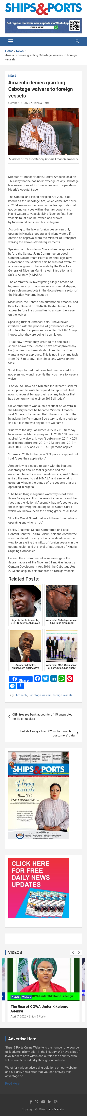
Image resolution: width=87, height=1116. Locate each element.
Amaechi (21, 695)
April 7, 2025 (18, 1016)
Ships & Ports (41, 103)
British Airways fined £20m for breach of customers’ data (47, 733)
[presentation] (73, 952)
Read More (12, 1083)
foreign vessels (62, 695)
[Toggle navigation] (10, 41)
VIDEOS (15, 952)
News (12, 75)
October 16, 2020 (19, 103)
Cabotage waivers (40, 695)
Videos (26, 997)
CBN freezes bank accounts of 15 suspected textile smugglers (42, 717)
